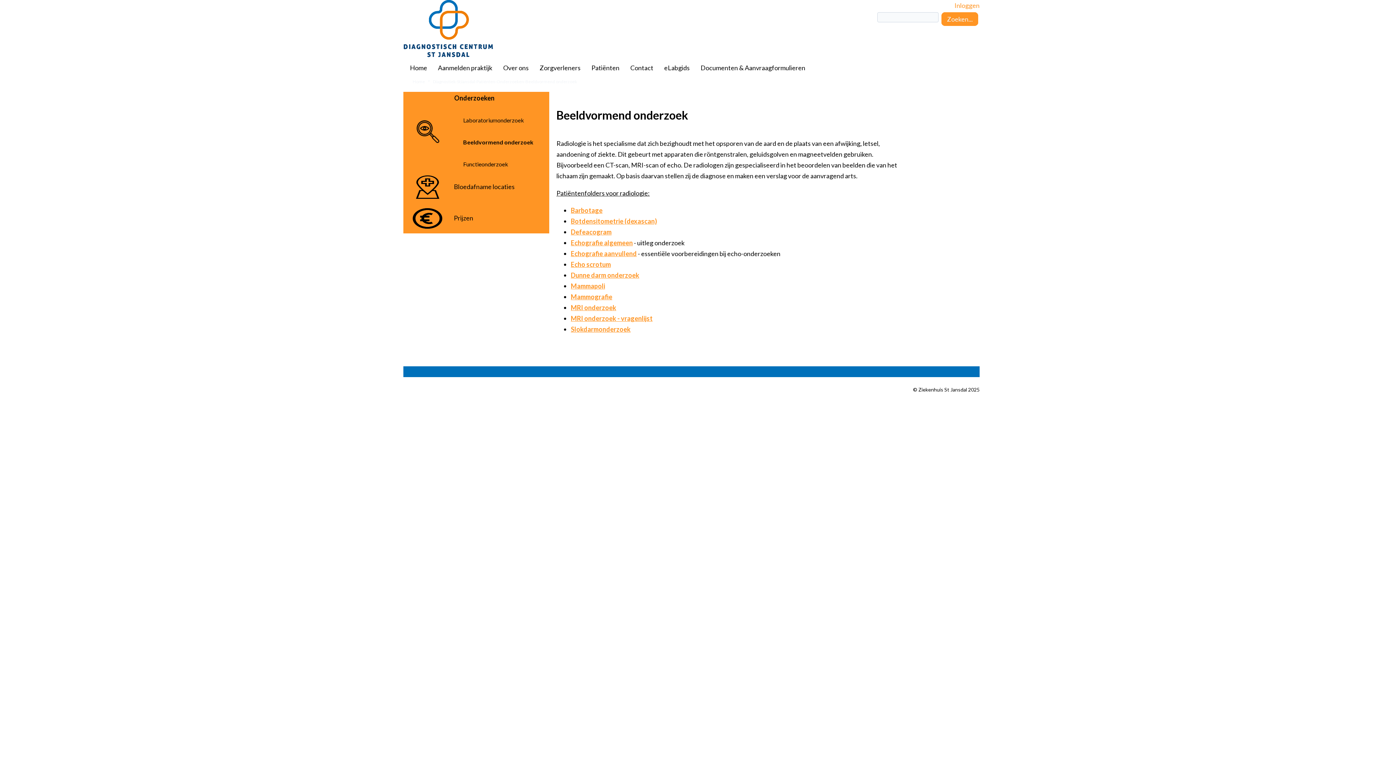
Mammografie (591, 297)
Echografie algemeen (602, 243)
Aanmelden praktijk (465, 68)
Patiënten (605, 68)
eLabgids (677, 68)
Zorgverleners (560, 68)
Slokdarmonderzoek (601, 329)
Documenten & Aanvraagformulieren (753, 68)
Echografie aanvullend (604, 254)
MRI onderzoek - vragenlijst (612, 318)
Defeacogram (591, 232)
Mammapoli (588, 286)
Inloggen (967, 5)
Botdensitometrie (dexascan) (614, 221)
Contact (641, 68)
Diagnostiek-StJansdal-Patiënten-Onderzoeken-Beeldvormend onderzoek (505, 81)
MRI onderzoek (593, 308)
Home (418, 68)
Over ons (516, 68)
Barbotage (587, 210)
